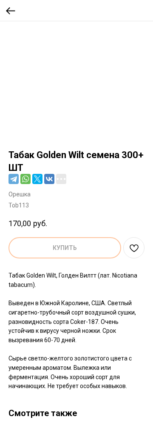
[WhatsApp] (25, 179)
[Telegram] (13, 179)
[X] (37, 179)
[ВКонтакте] (49, 179)
